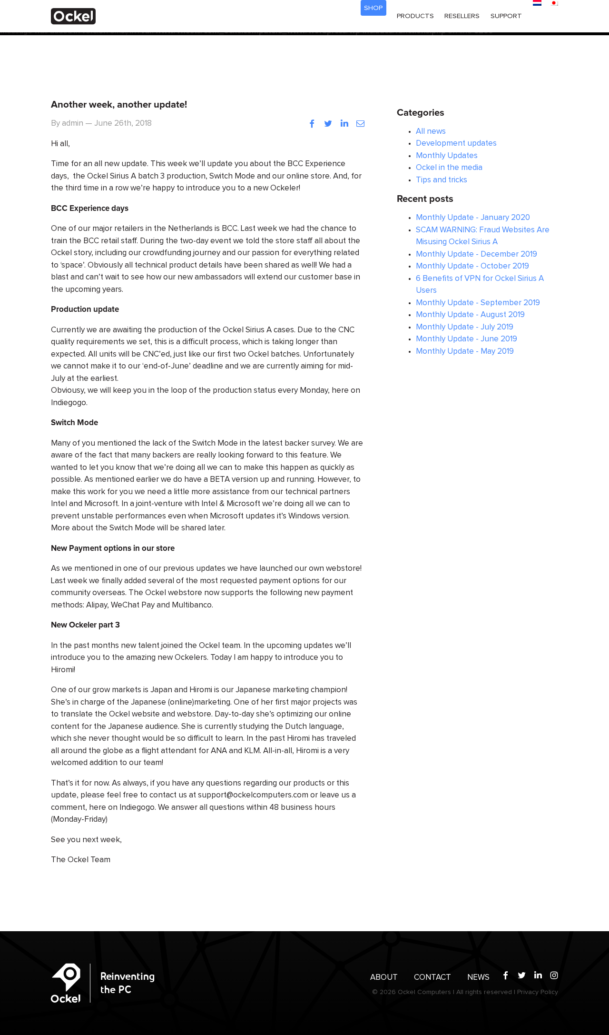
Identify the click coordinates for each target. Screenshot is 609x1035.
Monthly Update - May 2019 (465, 352)
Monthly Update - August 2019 (470, 315)
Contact (432, 978)
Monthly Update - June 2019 (466, 339)
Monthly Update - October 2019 (472, 266)
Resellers (462, 16)
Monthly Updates (447, 156)
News (478, 978)
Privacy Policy (537, 992)
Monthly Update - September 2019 (478, 303)
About (384, 978)
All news (431, 132)
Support (506, 16)
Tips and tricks (441, 180)
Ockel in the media (449, 168)
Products (415, 16)
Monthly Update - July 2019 (464, 327)
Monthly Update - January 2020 (473, 218)
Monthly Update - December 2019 (476, 254)
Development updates (456, 143)
